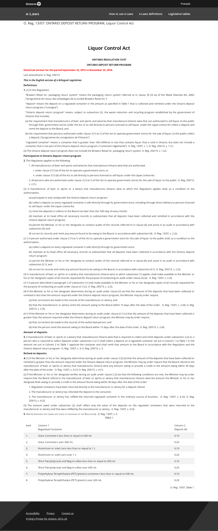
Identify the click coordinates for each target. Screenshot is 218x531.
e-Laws (32, 14)
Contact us (68, 513)
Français (185, 3)
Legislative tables (179, 14)
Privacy (51, 513)
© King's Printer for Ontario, (46, 518)
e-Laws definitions (150, 14)
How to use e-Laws (121, 14)
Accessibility (32, 513)
